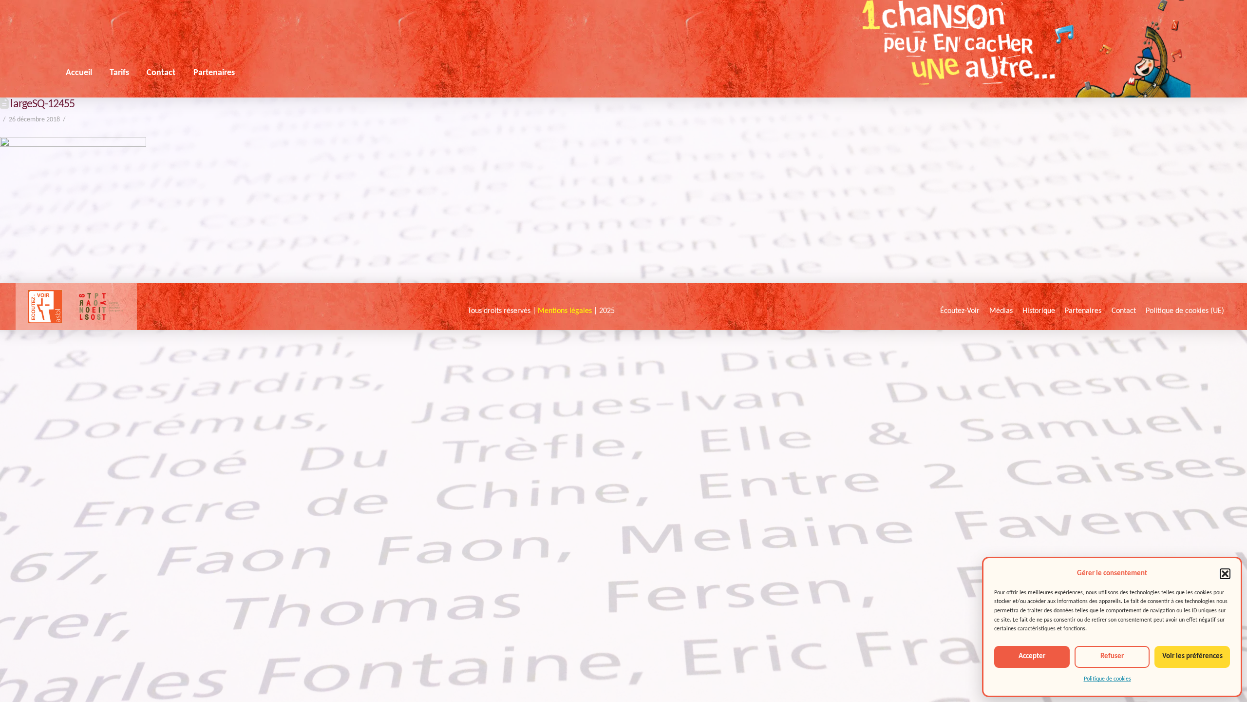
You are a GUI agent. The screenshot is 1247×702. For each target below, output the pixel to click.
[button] (1225, 574)
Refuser (1112, 656)
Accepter (1032, 656)
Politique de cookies (1107, 679)
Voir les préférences (1192, 656)
